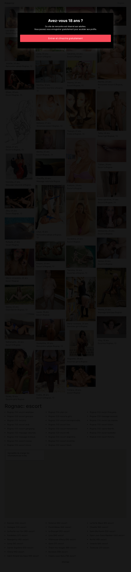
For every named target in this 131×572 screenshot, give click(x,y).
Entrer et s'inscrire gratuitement (65, 38)
